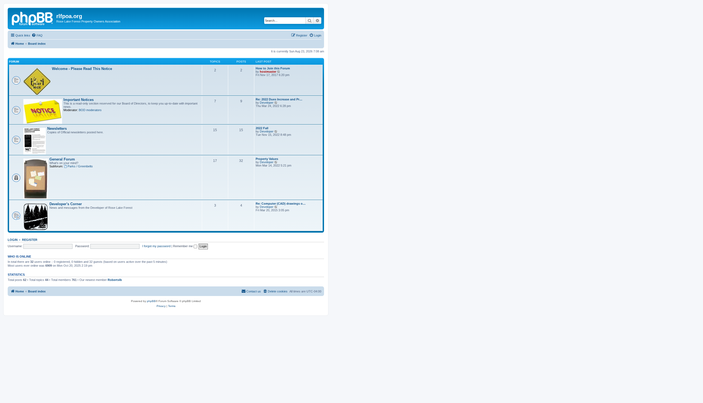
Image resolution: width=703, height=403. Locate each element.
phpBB (151, 301)
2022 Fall (262, 128)
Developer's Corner (65, 204)
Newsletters (57, 128)
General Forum (62, 159)
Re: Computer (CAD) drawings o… (281, 203)
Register (29, 239)
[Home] (32, 18)
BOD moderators (90, 110)
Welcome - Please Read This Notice (82, 69)
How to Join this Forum (273, 68)
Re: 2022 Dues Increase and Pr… (279, 99)
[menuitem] (37, 35)
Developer (267, 102)
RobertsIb (115, 279)
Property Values (267, 158)
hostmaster (268, 71)
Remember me (183, 246)
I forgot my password (156, 246)
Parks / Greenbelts (80, 166)
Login (13, 239)
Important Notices (78, 100)
